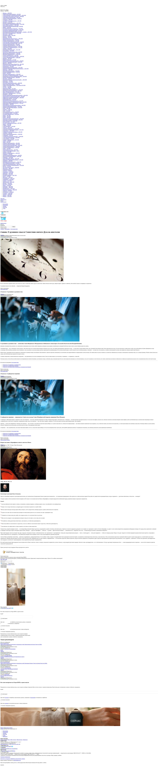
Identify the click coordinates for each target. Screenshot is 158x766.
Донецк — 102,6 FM (7, 48)
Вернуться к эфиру (4, 9)
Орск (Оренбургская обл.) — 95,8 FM (11, 112)
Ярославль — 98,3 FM (7, 168)
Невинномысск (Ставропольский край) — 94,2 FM (13, 96)
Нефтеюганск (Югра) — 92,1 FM (10, 98)
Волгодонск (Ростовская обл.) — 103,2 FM (12, 33)
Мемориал (5, 736)
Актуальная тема (14, 229)
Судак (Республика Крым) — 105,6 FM (11, 137)
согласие (7, 629)
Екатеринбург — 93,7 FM (8, 50)
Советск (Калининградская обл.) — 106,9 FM (12, 134)
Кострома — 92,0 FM (7, 78)
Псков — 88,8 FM (6, 117)
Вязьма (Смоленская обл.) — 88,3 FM (11, 39)
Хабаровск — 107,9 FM (8, 157)
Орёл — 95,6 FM (6, 110)
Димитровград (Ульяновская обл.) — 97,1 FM (12, 47)
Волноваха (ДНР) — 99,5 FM (9, 35)
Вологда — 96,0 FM (7, 36)
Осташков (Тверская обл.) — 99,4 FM (11, 114)
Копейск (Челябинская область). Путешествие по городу (12, 656)
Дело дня (2, 198)
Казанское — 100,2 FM (8, 186)
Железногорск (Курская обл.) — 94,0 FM (11, 53)
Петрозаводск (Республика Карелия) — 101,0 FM (13, 118)
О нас (4, 208)
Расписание (5, 205)
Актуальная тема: (15, 362)
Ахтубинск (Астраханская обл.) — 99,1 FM (12, 20)
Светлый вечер (7, 667)
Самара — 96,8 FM (7, 125)
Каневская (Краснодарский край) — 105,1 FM (12, 67)
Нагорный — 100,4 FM (8, 187)
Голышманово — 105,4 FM (8, 178)
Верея (1, 650)
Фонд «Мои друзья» (12, 739)
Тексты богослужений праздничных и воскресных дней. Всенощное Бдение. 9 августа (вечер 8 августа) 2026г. (23, 663)
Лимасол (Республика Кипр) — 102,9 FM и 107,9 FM (14, 85)
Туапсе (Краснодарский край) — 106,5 (11, 150)
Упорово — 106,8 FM (7, 194)
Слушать (2, 648)
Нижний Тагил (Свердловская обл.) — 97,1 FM (13, 100)
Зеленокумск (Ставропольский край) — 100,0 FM (13, 56)
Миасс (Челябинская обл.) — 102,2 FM (11, 92)
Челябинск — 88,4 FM (7, 160)
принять (2, 764)
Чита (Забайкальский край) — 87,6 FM (11, 163)
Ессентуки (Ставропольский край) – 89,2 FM (12, 52)
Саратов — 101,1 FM (7, 127)
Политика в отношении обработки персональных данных (12, 758)
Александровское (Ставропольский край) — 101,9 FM (14, 15)
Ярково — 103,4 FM (7, 196)
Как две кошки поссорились (6, 675)
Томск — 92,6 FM (6, 148)
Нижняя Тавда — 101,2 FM (8, 188)
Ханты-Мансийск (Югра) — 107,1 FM (11, 158)
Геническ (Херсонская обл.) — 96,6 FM (11, 44)
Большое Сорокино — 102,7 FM (9, 175)
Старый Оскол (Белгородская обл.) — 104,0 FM (13, 136)
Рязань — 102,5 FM (7, 124)
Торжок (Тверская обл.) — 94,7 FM (10, 149)
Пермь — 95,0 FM (7, 116)
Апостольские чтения (5, 440)
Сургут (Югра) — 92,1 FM (8, 138)
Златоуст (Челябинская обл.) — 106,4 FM (11, 57)
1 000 (3, 559)
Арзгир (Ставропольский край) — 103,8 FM (12, 18)
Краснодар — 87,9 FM (7, 80)
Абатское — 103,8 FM (7, 170)
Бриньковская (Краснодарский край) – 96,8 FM (13, 26)
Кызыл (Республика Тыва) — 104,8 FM (11, 84)
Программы (5, 204)
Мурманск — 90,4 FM (7, 94)
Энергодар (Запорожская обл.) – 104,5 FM (12, 164)
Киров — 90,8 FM (7, 73)
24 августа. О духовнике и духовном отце (12, 364)
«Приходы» (25, 739)
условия (9, 564)
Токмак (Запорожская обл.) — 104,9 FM (11, 146)
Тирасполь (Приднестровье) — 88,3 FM (11, 144)
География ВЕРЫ (8, 655)
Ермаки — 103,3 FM (7, 180)
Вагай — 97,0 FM (6, 176)
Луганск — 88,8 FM (7, 87)
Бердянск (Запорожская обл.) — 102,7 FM (11, 23)
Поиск (14, 226)
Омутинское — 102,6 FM (8, 192)
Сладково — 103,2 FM (7, 193)
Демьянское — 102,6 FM (8, 179)
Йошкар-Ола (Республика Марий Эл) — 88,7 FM (13, 64)
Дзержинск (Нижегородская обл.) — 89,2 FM (12, 46)
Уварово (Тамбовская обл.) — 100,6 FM (11, 153)
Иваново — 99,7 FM (7, 58)
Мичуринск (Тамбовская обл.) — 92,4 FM (12, 93)
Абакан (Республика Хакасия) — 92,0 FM (11, 14)
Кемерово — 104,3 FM (7, 69)
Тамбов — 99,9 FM (7, 140)
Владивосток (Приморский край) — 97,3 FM (12, 30)
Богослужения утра (4, 643)
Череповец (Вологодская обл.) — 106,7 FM (12, 162)
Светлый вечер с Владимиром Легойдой (9, 668)
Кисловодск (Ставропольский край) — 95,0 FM (13, 75)
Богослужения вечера (5, 662)
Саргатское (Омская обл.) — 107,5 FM (11, 128)
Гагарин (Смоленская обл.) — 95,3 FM (11, 40)
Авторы (4, 206)
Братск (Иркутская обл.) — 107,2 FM (10, 25)
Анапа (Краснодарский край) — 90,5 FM (11, 17)
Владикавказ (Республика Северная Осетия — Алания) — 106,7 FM (17, 32)
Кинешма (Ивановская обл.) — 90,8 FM (11, 72)
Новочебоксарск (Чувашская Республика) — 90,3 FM (14, 105)
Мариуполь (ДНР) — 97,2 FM (9, 88)
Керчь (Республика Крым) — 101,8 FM (11, 70)
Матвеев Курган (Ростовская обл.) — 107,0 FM (13, 89)
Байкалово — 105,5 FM (8, 173)
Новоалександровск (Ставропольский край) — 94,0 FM (14, 102)
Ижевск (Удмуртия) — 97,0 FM (9, 59)
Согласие (7, 622)
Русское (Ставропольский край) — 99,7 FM (12, 123)
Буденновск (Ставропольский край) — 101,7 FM (13, 29)
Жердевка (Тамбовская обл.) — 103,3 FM (11, 54)
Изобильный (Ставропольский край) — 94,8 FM (13, 60)
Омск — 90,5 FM (6, 108)
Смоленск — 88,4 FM (7, 133)
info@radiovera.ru (4, 744)
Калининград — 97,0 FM (8, 66)
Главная (2, 229)
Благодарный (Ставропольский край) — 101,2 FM (13, 24)
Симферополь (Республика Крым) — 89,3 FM (12, 132)
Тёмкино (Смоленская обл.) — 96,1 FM (11, 143)
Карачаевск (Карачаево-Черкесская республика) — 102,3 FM (15, 68)
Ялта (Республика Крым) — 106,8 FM (11, 167)
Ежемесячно (4, 563)
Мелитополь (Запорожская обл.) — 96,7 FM (12, 90)
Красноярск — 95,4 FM (8, 82)
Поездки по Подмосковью (9, 648)
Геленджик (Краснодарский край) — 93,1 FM (12, 43)
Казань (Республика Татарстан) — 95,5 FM (12, 65)
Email (1, 613)
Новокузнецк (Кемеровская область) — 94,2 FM (13, 103)
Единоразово (11, 563)
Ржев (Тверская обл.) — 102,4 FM (10, 120)
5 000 (6, 559)
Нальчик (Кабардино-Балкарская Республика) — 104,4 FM (15, 95)
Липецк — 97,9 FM (7, 86)
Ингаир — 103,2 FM (7, 183)
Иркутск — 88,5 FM (7, 63)
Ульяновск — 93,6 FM (7, 154)
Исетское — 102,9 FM (7, 184)
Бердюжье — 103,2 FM (8, 174)
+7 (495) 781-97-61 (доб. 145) (14, 744)
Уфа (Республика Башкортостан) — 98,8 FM (12, 155)
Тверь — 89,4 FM (6, 142)
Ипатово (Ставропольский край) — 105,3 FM (12, 62)
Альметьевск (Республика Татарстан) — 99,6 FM (13, 16)
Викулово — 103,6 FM (7, 177)
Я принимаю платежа (8, 564)
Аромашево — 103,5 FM (8, 172)
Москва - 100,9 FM (4, 11)
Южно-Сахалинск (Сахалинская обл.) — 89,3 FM (13, 165)
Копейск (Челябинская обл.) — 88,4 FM (11, 77)
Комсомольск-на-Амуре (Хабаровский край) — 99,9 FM (15, 76)
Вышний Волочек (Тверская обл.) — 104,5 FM (13, 38)
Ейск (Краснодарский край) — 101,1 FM (11, 49)
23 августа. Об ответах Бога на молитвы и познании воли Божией (17, 367)
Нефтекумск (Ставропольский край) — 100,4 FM (13, 97)
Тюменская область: (7, 169)
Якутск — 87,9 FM (7, 166)
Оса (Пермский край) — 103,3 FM (10, 113)
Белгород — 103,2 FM (7, 22)
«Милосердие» (19, 739)
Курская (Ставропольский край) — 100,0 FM (12, 83)
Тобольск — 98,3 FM (7, 190)
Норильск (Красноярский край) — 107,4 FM (12, 106)
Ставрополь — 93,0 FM (8, 135)
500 (1, 559)
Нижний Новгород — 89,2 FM (9, 99)
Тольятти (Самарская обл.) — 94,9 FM (11, 147)
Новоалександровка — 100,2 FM (10, 189)
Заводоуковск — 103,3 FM (8, 182)
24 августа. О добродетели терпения (10, 365)
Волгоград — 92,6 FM (7, 34)
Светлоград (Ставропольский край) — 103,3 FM (13, 129)
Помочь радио (3, 565)
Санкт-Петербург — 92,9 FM (9, 126)
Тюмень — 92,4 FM (7, 152)
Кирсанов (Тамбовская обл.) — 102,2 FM (11, 74)
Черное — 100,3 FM (7, 195)
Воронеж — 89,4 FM (7, 37)
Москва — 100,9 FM (7, 13)
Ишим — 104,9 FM (7, 185)
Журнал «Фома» (3, 739)
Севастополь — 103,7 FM (8, 130)
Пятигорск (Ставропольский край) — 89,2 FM (12, 119)
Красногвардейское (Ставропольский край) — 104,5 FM (15, 79)
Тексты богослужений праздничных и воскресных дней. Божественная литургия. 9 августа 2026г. (21, 644)
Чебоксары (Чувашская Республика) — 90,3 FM (13, 159)
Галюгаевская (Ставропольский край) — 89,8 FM (13, 42)
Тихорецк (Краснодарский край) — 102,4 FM (12, 145)
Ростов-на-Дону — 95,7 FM (9, 122)
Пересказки (6, 674)
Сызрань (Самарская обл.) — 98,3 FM (11, 139)
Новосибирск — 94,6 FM (8, 104)
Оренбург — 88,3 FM (7, 109)
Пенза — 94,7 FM (6, 115)
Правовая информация (5, 756)
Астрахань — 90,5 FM (7, 19)
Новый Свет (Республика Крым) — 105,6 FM (12, 107)
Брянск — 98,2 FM (7, 27)
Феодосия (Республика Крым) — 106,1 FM (12, 156)
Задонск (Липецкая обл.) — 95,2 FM (10, 55)
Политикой (4, 623)
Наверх (2, 727)
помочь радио (3, 199)
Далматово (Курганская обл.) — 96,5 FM (11, 45)
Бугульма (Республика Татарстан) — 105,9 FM (13, 28)
